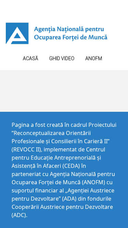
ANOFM (93, 58)
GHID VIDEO (61, 58)
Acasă (30, 58)
